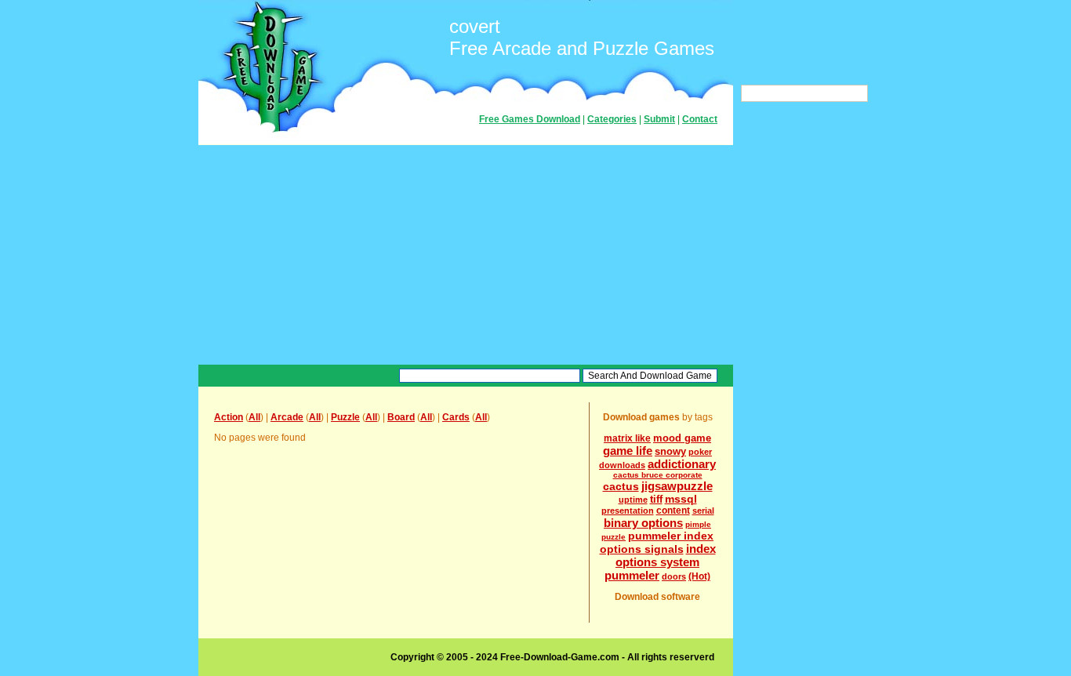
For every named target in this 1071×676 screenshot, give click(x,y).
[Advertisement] (465, 255)
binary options (643, 522)
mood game (682, 438)
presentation (627, 510)
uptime (633, 499)
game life (627, 450)
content (673, 510)
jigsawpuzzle (677, 485)
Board (401, 417)
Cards (456, 417)
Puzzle (345, 417)
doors (674, 576)
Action (228, 417)
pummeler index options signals (657, 542)
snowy (670, 451)
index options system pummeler (660, 562)
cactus (621, 486)
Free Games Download (529, 119)
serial (703, 510)
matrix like (627, 438)
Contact (699, 119)
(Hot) (699, 576)
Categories (612, 119)
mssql (681, 498)
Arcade (286, 417)
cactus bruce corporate (658, 475)
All (254, 417)
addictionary (682, 464)
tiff (656, 499)
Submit (659, 119)
